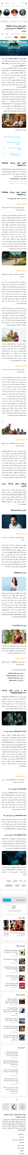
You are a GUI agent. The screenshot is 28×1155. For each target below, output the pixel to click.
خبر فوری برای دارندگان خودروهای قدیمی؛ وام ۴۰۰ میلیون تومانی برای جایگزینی (11, 1001)
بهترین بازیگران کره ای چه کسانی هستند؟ (12, 977)
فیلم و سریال (21, 1145)
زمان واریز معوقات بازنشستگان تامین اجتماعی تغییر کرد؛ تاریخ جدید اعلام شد (10, 1062)
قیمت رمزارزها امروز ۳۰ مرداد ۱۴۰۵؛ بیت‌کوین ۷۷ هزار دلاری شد (11, 1080)
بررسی (20, 21)
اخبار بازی (21, 1137)
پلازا (24, 21)
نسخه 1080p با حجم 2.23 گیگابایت (17, 181)
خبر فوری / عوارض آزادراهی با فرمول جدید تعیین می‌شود (11, 1019)
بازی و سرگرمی (20, 1148)
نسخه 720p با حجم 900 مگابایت (18, 184)
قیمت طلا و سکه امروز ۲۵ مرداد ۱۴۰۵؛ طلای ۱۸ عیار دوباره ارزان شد (10, 1028)
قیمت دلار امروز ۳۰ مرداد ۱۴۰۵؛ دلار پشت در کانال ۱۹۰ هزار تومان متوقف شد (10, 1089)
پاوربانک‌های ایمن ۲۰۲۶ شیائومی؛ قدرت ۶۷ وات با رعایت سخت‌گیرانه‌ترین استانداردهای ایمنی (10, 1010)
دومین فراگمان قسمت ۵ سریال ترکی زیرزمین (15, 17)
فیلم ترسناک (18, 78)
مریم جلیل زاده (23, 34)
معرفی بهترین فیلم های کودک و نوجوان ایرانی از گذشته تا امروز (11, 968)
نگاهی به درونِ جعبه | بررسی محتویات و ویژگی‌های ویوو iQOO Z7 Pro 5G (23, 17)
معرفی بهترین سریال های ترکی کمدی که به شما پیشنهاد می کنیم (11, 952)
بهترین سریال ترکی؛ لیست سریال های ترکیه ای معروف (11, 984)
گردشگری (21, 1142)
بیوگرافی (22, 1151)
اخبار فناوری (21, 1134)
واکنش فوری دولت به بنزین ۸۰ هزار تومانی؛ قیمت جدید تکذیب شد (10, 1071)
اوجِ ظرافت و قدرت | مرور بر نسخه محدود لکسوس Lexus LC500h (7, 17)
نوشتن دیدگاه (7, 900)
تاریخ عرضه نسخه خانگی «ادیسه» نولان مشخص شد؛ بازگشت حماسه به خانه (11, 1054)
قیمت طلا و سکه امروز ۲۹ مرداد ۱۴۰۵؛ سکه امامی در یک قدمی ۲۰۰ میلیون (10, 1037)
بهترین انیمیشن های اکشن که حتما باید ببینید (17, 933)
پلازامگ (3, 109)
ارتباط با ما (21, 1154)
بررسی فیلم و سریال (13, 21)
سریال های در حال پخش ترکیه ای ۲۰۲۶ (11, 960)
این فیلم (24, 90)
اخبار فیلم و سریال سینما (18, 1140)
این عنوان (8, 101)
